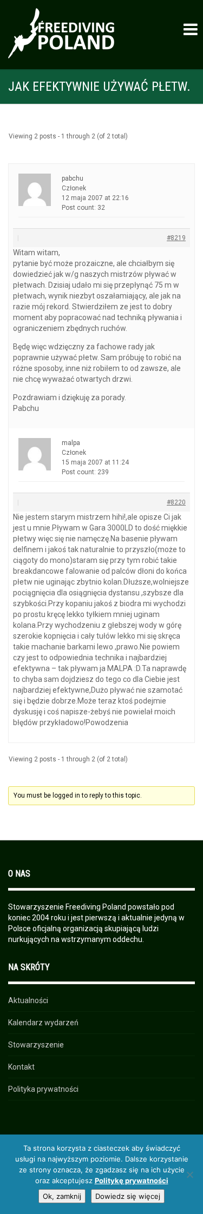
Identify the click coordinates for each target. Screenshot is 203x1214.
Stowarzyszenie (36, 1044)
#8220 (176, 502)
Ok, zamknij (62, 1196)
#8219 (176, 238)
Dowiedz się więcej (127, 1196)
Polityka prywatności (43, 1089)
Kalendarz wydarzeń (43, 1022)
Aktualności (28, 1000)
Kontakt (21, 1067)
